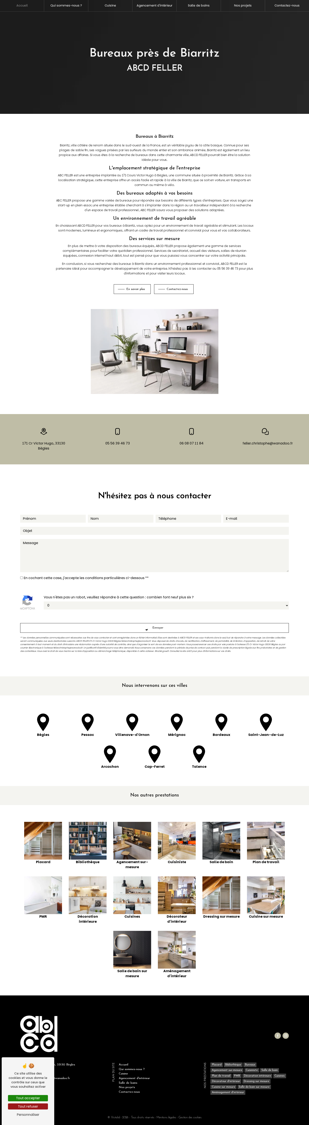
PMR (237, 1075)
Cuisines (280, 1075)
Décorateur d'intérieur (226, 1081)
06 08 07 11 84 (191, 443)
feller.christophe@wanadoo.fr (265, 443)
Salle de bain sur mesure (254, 1087)
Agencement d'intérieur (154, 5)
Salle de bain (269, 1070)
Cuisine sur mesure (223, 1087)
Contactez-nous (287, 5)
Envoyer (157, 627)
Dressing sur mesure (256, 1081)
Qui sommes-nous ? (66, 5)
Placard (217, 1064)
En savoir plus (135, 289)
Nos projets (243, 5)
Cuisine (110, 5)
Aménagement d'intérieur (228, 1092)
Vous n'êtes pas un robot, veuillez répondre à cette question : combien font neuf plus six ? (119, 597)
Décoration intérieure (257, 1075)
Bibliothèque (233, 1064)
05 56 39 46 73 (117, 443)
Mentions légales (166, 1117)
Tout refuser (28, 1106)
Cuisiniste (252, 1070)
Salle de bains (199, 5)
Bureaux (250, 1064)
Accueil (22, 5)
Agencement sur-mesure (227, 1070)
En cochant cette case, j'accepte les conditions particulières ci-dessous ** (86, 577)
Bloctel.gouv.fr (162, 651)
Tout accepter (28, 1098)
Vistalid (116, 1117)
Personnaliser (28, 1114)
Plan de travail (221, 1075)
